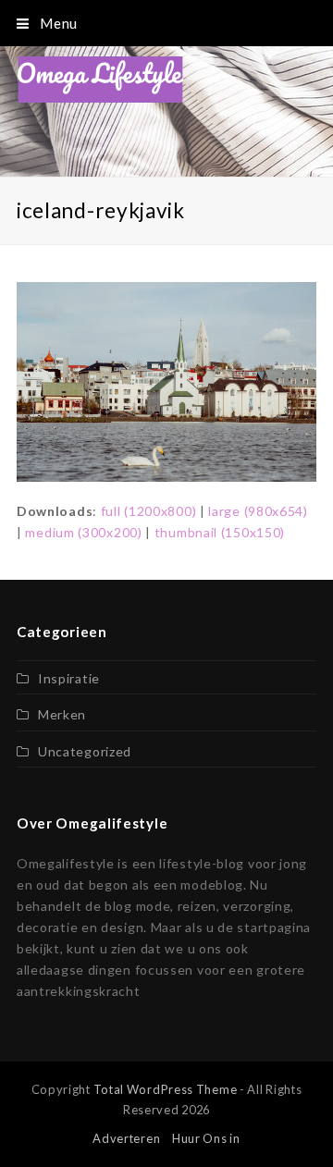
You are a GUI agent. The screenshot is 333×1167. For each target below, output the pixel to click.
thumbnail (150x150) (219, 532)
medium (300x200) (83, 532)
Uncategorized (84, 751)
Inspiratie (69, 678)
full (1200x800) (149, 511)
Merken (62, 714)
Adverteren (126, 1138)
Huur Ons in (206, 1138)
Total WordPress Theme (165, 1089)
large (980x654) (258, 511)
